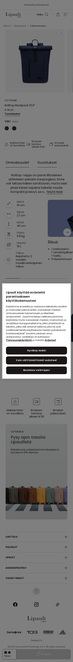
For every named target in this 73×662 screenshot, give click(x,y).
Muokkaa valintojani (36, 370)
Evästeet (50, 340)
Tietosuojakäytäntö (19, 340)
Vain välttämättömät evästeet (36, 360)
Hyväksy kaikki (36, 350)
